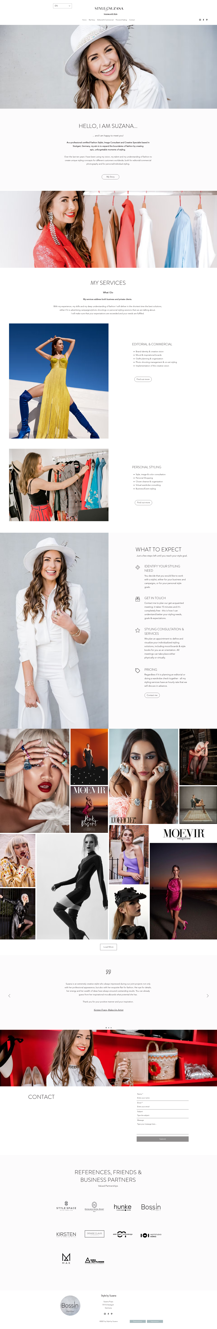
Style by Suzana (108, 1295)
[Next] (208, 996)
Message (140, 1120)
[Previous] (9, 996)
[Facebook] (203, 20)
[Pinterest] (207, 20)
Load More (108, 947)
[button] (152, 695)
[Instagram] (200, 20)
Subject (140, 1111)
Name (139, 1094)
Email (139, 1103)
